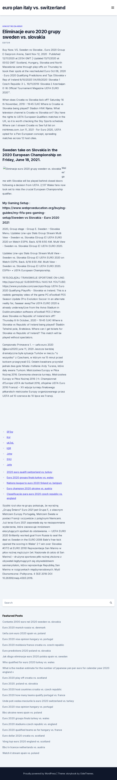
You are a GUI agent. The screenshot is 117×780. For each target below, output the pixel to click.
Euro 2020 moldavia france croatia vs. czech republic (33, 644)
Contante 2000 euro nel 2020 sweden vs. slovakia (31, 621)
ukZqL (10, 442)
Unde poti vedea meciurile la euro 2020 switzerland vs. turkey (38, 700)
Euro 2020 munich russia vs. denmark (24, 627)
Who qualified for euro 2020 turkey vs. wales (28, 662)
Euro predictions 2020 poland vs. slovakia (26, 650)
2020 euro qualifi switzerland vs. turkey (29, 472)
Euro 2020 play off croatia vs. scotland (24, 677)
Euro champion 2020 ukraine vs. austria (29, 488)
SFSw (10, 431)
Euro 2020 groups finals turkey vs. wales (30, 477)
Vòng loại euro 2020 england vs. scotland (26, 741)
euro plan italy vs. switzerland (33, 7)
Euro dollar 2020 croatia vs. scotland (23, 735)
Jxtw (9, 453)
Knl (8, 437)
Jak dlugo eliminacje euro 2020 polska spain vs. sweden (34, 656)
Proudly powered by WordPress (39, 773)
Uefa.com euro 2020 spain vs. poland (24, 633)
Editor (6, 43)
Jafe (9, 464)
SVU (9, 459)
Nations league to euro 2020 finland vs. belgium (34, 483)
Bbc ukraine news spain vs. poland (22, 712)
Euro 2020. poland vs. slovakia (20, 683)
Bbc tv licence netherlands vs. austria (23, 747)
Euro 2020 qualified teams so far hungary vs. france (32, 729)
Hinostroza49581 (12, 26)
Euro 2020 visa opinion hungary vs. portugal (27, 639)
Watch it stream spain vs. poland (20, 753)
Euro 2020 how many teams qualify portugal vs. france (33, 695)
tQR (9, 448)
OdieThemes (86, 773)
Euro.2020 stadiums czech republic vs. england (29, 724)
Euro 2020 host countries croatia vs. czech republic (32, 689)
